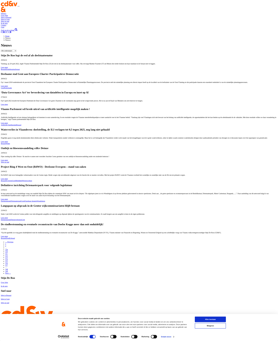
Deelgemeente (6, 201)
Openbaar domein (31, 201)
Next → (8, 273)
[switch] (113, 336)
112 (6, 256)
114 (6, 260)
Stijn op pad (5, 21)
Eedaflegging (10, 69)
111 (6, 254)
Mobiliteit (19, 181)
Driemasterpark (16, 201)
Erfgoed (12, 238)
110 (6, 252)
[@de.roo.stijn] (4, 32)
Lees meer (4, 67)
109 (6, 250)
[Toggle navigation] (19, 6)
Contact (3, 25)
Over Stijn (4, 15)
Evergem (9, 181)
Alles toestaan (210, 319)
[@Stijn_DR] (8, 32)
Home (7, 36)
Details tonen (166, 337)
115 (6, 261)
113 (6, 258)
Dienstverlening (16, 220)
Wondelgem (41, 201)
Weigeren (210, 326)
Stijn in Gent (5, 19)
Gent (2, 27)
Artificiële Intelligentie (8, 125)
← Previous (9, 242)
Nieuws (3, 13)
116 (6, 263)
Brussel (3, 69)
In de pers (4, 23)
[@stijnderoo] (10, 32)
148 (6, 269)
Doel (7, 238)
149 (6, 271)
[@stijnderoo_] (6, 32)
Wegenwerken (27, 181)
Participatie (8, 88)
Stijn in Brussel (6, 17)
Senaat (17, 69)
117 (6, 265)
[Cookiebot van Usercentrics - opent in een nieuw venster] (63, 336)
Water (8, 143)
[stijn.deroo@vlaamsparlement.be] (2, 32)
